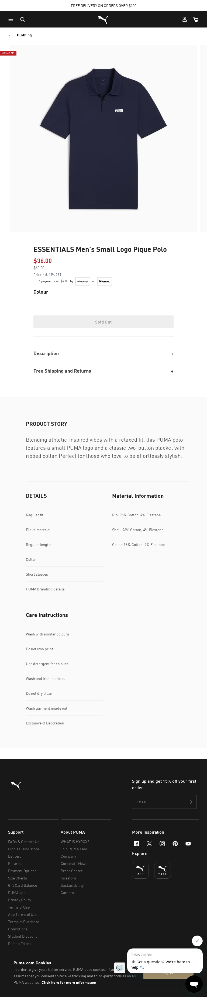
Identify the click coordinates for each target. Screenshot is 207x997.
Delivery (14, 856)
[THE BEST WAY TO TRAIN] (162, 870)
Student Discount (22, 936)
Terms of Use (19, 907)
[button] (12, 19)
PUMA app (17, 892)
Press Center (71, 870)
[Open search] (23, 19)
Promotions (17, 929)
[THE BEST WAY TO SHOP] (140, 870)
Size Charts (17, 878)
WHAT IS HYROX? (75, 841)
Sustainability (72, 885)
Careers (67, 892)
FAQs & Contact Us (23, 841)
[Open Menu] (12, 19)
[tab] (64, 238)
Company (68, 856)
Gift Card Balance (22, 885)
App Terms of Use (22, 914)
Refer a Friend (20, 943)
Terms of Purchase (23, 921)
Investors (68, 878)
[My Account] (185, 19)
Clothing (24, 35)
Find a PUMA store (23, 849)
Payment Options (22, 870)
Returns (15, 863)
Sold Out (103, 321)
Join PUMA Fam (74, 849)
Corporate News (74, 863)
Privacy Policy (19, 900)
